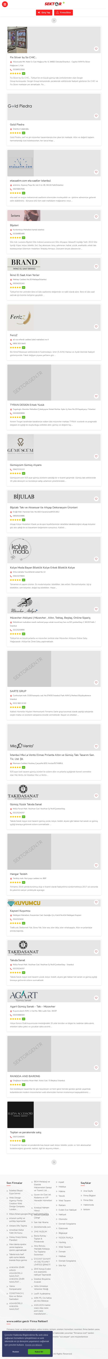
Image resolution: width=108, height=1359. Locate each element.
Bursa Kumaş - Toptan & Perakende (40, 1238)
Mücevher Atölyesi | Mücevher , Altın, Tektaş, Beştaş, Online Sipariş (50, 618)
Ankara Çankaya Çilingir (41, 1216)
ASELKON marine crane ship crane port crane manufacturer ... (42, 1309)
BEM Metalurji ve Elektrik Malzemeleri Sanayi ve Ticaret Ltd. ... (43, 1186)
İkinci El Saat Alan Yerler (25, 275)
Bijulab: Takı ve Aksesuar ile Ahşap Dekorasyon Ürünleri (44, 507)
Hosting (62, 1242)
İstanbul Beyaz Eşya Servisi (16, 1192)
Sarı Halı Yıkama (41, 1222)
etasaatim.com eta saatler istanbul (30, 180)
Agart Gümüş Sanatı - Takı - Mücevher (32, 1006)
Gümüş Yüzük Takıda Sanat (26, 804)
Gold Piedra (17, 124)
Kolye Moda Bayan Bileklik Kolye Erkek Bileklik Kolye (42, 567)
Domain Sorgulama (67, 1223)
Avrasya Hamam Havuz (41, 1209)
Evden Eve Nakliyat (68, 1209)
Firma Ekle (65, 12)
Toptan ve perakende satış (25, 1132)
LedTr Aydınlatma (42, 1293)
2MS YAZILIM (40, 1231)
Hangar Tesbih (18, 874)
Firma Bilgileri (89, 1195)
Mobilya (62, 1186)
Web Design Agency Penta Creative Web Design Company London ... (17, 1203)
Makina (62, 1191)
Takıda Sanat (17, 960)
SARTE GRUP (18, 691)
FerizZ (13, 335)
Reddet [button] (16, 1352)
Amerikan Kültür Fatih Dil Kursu (16, 1231)
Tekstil (62, 1196)
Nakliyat (62, 1214)
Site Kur (62, 1265)
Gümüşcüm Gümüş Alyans (26, 465)
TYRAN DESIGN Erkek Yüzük (27, 405)
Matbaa (62, 1256)
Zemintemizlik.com (42, 1227)
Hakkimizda (88, 1204)
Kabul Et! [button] (39, 1352)
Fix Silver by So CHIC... (23, 57)
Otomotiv (63, 1219)
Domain (62, 1251)
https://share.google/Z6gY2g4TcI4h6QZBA (29, 1214)
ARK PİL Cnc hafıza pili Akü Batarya (42, 1299)
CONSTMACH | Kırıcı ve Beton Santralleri (16, 1296)
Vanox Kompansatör (15, 1288)
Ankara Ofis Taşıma (18, 1225)
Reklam (62, 1205)
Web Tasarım (65, 1200)
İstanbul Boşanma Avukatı (42, 1280)
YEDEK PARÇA (66, 1237)
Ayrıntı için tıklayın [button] (33, 1345)
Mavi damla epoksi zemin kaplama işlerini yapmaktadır (18, 1247)
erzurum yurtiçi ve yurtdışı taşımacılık (17, 1220)
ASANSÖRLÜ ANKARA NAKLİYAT (15, 1306)
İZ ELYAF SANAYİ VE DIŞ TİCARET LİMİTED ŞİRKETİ (42, 1261)
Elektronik (63, 1228)
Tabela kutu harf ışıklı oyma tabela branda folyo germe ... (18, 1259)
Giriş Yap (45, 12)
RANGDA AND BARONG (25, 1076)
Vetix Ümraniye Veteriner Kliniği (41, 1288)
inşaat (61, 1182)
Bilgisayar (63, 1233)
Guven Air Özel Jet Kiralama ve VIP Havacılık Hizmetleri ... (43, 1199)
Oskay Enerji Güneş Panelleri (18, 1239)
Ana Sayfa (88, 1191)
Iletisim (86, 1209)
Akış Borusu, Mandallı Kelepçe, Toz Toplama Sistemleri (42, 1250)
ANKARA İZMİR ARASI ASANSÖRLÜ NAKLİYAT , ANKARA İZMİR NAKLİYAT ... (16, 1274)
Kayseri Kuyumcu (20, 911)
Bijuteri (14, 225)
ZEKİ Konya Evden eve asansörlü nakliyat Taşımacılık (42, 1271)
